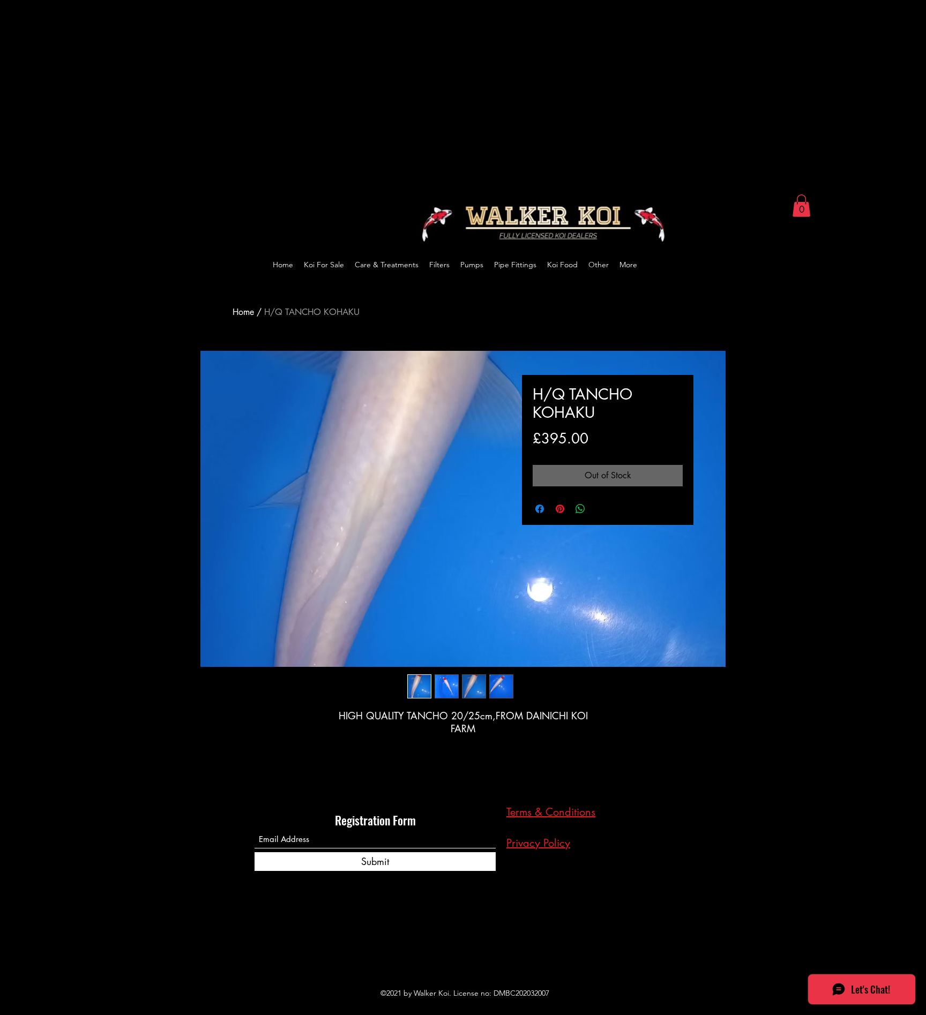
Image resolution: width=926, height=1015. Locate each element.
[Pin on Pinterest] (560, 508)
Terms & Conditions (550, 812)
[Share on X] (600, 508)
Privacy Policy (538, 843)
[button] (801, 205)
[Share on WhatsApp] (580, 508)
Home (243, 312)
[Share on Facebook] (539, 508)
